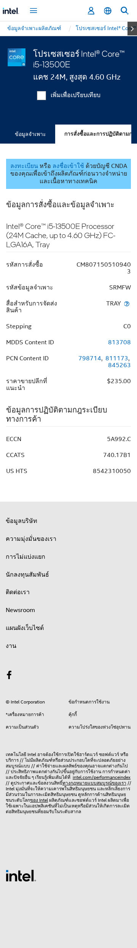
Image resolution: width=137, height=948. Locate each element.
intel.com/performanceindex (102, 777)
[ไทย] (107, 10)
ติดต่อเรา (18, 592)
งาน (11, 646)
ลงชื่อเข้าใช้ (68, 166)
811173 (116, 358)
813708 (119, 342)
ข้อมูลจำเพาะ (30, 134)
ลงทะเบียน (24, 166)
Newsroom (20, 610)
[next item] (132, 28)
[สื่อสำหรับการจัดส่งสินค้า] (127, 303)
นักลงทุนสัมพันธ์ (27, 575)
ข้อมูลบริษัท (21, 521)
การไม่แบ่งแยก (25, 557)
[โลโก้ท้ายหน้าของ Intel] (21, 875)
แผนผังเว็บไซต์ (25, 628)
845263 (119, 365)
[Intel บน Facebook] (9, 676)
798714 (89, 358)
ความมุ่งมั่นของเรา (31, 539)
